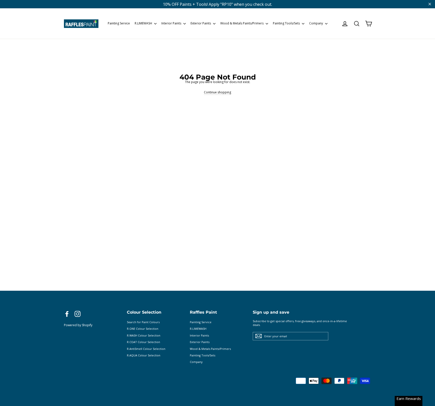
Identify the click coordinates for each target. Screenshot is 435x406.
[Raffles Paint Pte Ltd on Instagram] (78, 314)
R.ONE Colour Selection (142, 328)
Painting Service (119, 23)
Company (316, 23)
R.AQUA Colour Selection (143, 355)
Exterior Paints (201, 23)
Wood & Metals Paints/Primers (242, 23)
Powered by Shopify (78, 325)
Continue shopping (217, 92)
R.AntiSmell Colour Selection (146, 349)
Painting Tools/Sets (287, 23)
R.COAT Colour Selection (143, 342)
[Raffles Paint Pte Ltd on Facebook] (67, 314)
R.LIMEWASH (144, 23)
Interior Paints (171, 23)
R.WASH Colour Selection (143, 335)
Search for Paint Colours (143, 322)
